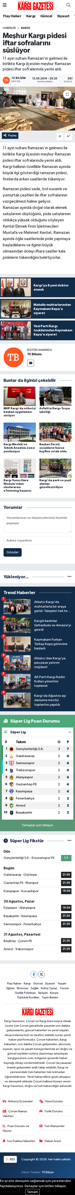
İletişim (43, 992)
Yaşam (62, 983)
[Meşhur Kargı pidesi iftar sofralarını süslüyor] (37, 109)
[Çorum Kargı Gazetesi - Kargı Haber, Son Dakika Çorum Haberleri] (35, 5)
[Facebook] (33, 974)
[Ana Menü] (5, 5)
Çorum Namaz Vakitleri (15, 1113)
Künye (54, 992)
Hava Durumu (54, 1101)
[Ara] (68, 5)
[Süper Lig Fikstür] (69, 841)
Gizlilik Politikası (25, 992)
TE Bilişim (34, 354)
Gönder (12, 552)
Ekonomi (22, 988)
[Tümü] (69, 577)
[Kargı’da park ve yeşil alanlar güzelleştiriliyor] (55, 468)
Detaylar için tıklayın (37, 825)
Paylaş (12, 135)
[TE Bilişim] (14, 357)
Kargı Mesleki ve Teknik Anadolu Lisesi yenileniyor (19, 448)
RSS (12, 1159)
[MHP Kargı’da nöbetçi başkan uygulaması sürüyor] (20, 396)
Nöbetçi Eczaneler (20, 1101)
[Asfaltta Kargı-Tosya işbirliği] (55, 396)
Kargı (30, 16)
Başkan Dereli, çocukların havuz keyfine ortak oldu (53, 448)
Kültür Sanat (49, 988)
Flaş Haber (12, 16)
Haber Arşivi (53, 1141)
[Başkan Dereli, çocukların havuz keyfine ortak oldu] (55, 432)
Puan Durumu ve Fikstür (16, 1128)
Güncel (46, 16)
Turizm (64, 988)
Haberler (9, 28)
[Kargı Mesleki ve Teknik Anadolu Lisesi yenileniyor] (20, 432)
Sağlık (35, 988)
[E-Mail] (30, 363)
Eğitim (10, 988)
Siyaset (63, 16)
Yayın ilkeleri (50, 997)
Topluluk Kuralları (28, 997)
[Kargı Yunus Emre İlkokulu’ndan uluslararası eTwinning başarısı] (20, 468)
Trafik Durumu (53, 1111)
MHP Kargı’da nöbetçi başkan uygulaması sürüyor (20, 412)
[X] (41, 974)
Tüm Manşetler (54, 1126)
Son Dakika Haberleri (21, 1141)
